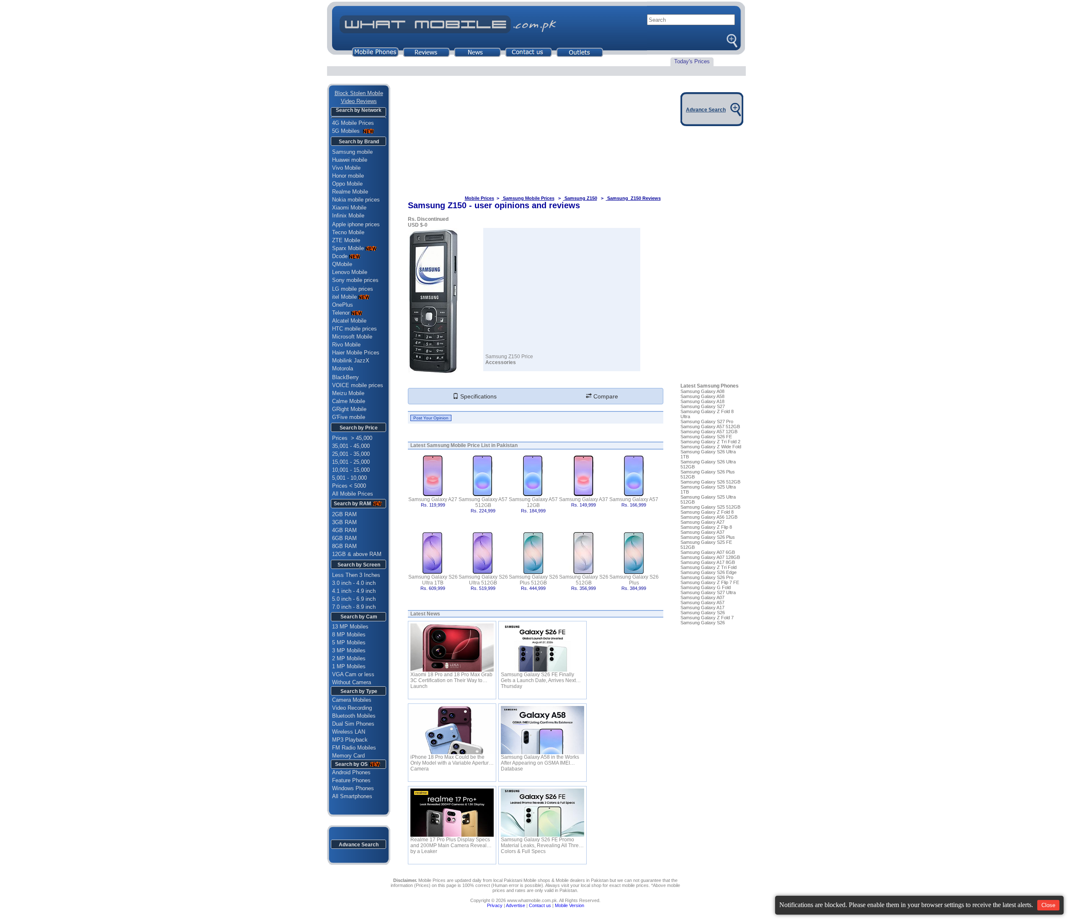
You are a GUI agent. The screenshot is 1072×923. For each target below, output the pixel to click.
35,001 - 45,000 (351, 446)
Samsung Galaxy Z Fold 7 (707, 617)
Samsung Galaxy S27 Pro (706, 421)
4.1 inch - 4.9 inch (354, 591)
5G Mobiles (346, 131)
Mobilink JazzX (350, 360)
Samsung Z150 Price (509, 356)
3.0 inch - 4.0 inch (354, 583)
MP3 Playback (350, 740)
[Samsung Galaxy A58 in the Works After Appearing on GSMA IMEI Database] (542, 730)
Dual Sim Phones (353, 724)
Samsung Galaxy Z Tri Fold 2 (710, 441)
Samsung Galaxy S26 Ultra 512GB (483, 580)
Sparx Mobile (348, 248)
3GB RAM (344, 522)
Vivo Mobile (346, 168)
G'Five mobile (348, 417)
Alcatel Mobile (349, 321)
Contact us (540, 905)
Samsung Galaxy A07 (702, 597)
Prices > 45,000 (352, 438)
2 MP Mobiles (349, 658)
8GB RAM (344, 546)
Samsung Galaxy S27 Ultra (708, 592)
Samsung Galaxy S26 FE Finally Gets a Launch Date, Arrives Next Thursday (538, 677)
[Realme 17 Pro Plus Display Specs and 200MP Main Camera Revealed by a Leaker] (452, 813)
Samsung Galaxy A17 (702, 607)
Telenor (341, 313)
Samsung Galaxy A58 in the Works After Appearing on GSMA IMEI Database (540, 760)
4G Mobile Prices (353, 123)
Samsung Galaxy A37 (583, 499)
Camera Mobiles (351, 700)
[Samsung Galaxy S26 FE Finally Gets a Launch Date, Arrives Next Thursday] (542, 647)
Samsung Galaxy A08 (702, 391)
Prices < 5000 (349, 486)
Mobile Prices (479, 198)
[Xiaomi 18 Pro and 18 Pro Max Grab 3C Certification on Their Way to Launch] (452, 647)
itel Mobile (344, 297)
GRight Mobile (349, 409)
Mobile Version (569, 905)
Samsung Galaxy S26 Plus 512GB (533, 580)
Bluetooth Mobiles (354, 716)
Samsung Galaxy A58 (702, 396)
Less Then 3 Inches (356, 575)
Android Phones (349, 772)
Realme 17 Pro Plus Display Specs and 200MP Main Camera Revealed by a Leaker (451, 842)
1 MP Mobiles (349, 666)
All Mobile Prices (352, 494)
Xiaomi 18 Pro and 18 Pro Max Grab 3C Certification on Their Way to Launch (451, 677)
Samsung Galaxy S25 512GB (710, 506)
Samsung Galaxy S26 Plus (634, 580)
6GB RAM (344, 538)
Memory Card (348, 755)
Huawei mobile (349, 160)
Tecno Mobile (348, 232)
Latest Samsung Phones (709, 386)
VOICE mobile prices (357, 385)
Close (1048, 905)
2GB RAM (344, 514)
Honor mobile (348, 176)
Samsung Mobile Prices (528, 198)
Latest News (425, 614)
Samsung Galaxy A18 (702, 401)
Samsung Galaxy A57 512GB (483, 502)
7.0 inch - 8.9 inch (354, 607)
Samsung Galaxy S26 (702, 612)
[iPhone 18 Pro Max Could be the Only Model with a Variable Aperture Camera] (452, 730)
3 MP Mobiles (349, 650)
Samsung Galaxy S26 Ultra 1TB (433, 580)
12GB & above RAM (356, 554)
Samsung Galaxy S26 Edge (708, 572)
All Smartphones (349, 796)
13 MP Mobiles (350, 626)
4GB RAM (344, 530)
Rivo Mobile (346, 344)
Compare (605, 396)
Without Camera (351, 682)
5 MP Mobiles (349, 642)
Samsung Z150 (580, 198)
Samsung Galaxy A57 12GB (533, 502)
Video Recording (352, 708)
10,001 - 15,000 (351, 470)
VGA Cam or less (353, 674)
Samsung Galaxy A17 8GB (707, 562)
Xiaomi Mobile (349, 207)
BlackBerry (345, 377)
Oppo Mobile (347, 184)
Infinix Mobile (348, 215)
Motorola (342, 368)
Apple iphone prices (356, 224)
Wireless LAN (348, 732)
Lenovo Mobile (349, 272)
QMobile (342, 264)
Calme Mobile (348, 401)
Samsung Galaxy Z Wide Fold (710, 446)
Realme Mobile (350, 192)
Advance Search (359, 845)
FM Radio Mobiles (354, 748)
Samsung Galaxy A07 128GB (710, 557)
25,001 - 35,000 (351, 454)
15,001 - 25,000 (351, 462)
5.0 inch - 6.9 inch (354, 599)
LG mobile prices (352, 289)
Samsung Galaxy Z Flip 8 (706, 527)
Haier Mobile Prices (355, 352)
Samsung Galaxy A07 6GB (707, 552)
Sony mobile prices (355, 280)
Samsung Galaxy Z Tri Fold (708, 567)
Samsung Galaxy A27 (432, 499)
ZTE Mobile (346, 240)
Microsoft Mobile (352, 337)
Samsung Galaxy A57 (633, 499)
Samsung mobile (352, 152)
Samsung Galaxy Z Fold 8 (707, 512)
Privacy (494, 905)
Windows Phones (350, 788)
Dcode (340, 256)
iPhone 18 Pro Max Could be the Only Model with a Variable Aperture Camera (451, 760)
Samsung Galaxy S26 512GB (583, 580)
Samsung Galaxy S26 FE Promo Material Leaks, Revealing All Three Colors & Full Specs (541, 842)
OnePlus (342, 305)
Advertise (515, 905)
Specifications (478, 396)
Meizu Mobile (348, 393)
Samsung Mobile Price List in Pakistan (472, 445)
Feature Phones (349, 780)
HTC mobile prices (354, 329)
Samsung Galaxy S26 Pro (706, 577)
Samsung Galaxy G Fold (705, 587)
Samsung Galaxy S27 (702, 406)
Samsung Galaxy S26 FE (706, 436)
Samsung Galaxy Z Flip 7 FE (709, 582)
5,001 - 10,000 (349, 478)
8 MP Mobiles (349, 634)
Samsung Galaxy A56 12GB (708, 517)
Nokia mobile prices (356, 199)
